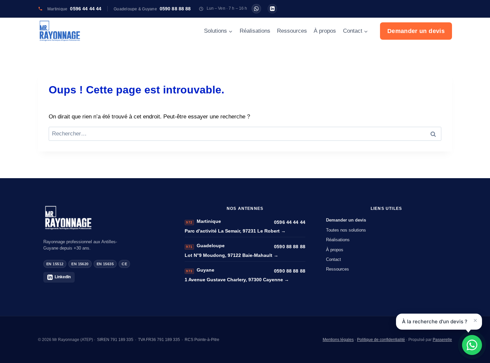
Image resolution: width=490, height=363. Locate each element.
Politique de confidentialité (381, 340)
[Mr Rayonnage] (103, 218)
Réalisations (255, 31)
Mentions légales (338, 340)
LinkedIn (63, 277)
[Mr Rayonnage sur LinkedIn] (272, 8)
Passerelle (442, 340)
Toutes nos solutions (346, 230)
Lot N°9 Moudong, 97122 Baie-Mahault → (231, 255)
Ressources (292, 31)
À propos (325, 31)
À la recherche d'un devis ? (434, 321)
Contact (333, 259)
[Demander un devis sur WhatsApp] (472, 345)
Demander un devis (416, 31)
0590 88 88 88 (289, 246)
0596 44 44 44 (289, 222)
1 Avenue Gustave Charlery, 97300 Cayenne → (237, 279)
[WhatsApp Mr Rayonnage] (256, 8)
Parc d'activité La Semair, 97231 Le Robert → (235, 231)
